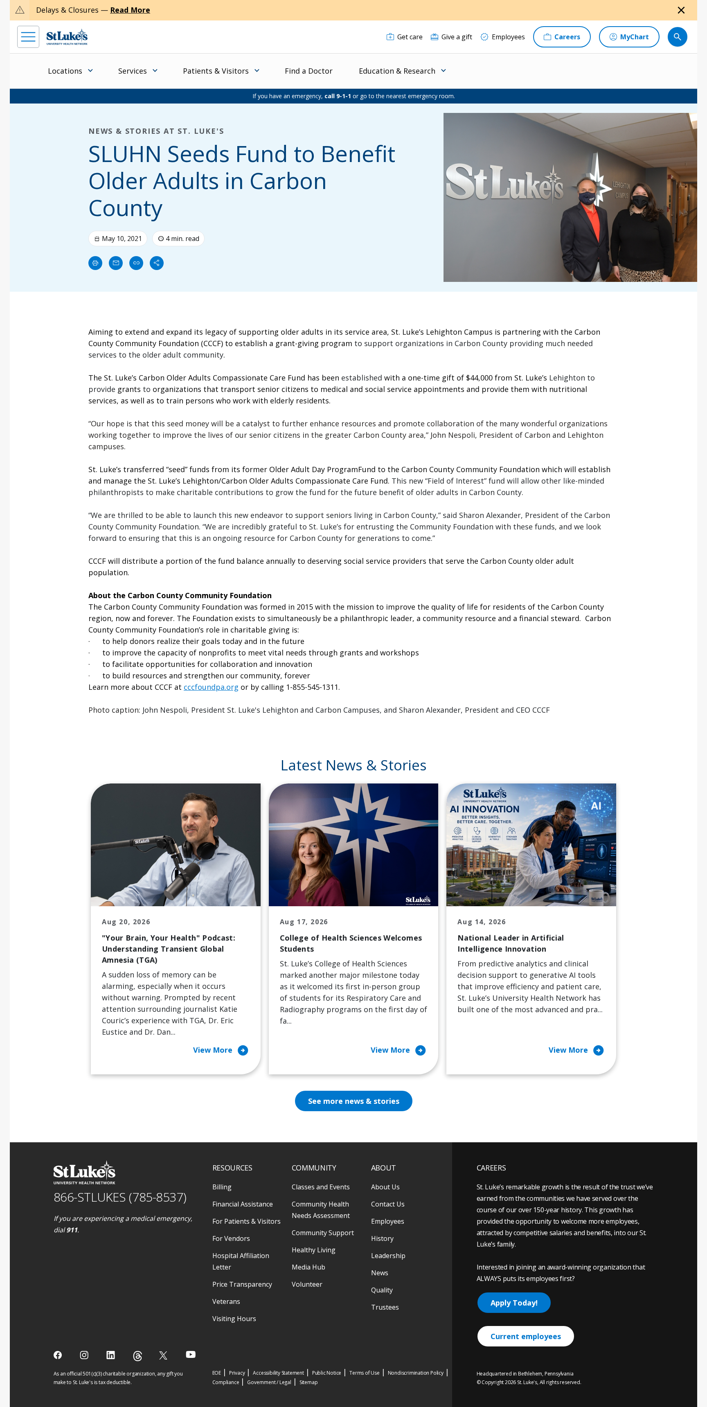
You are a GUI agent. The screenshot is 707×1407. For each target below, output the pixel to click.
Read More (130, 10)
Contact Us (388, 1204)
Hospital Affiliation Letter (240, 1261)
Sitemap (308, 1382)
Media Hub (308, 1267)
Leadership (388, 1255)
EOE (216, 1372)
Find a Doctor (309, 71)
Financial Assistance (242, 1204)
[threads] (138, 1356)
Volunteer (307, 1284)
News (379, 1272)
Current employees (526, 1336)
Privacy (237, 1372)
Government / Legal (269, 1382)
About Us (385, 1186)
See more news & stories (353, 1101)
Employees (387, 1221)
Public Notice (326, 1372)
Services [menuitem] (132, 71)
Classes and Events (321, 1186)
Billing (222, 1186)
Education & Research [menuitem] (397, 71)
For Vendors (231, 1238)
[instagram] (85, 1355)
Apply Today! (514, 1303)
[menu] (28, 36)
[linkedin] (111, 1355)
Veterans (226, 1301)
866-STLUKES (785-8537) (120, 1197)
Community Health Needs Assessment (321, 1210)
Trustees (385, 1307)
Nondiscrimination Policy (416, 1372)
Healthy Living (313, 1249)
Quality (382, 1289)
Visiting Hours (234, 1318)
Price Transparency (242, 1284)
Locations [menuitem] (65, 71)
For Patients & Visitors (246, 1221)
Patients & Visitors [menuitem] (216, 71)
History (382, 1238)
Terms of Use (364, 1372)
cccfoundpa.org (211, 687)
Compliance (225, 1382)
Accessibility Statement (278, 1372)
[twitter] (164, 1355)
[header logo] (67, 36)
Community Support (323, 1232)
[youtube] (191, 1354)
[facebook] (59, 1355)
